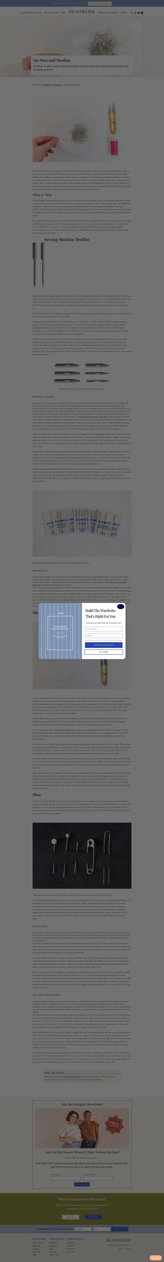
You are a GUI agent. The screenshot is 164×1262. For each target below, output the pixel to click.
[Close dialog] (120, 606)
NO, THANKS (104, 652)
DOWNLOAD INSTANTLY (104, 645)
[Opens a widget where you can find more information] (155, 1258)
